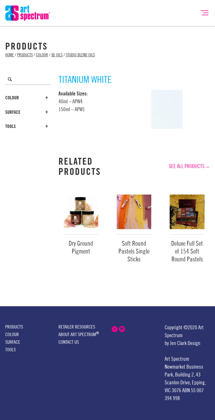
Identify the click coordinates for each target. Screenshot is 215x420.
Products (25, 55)
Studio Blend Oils (80, 55)
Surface (12, 112)
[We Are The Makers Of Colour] (27, 12)
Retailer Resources (76, 327)
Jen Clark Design (185, 343)
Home (9, 55)
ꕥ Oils (57, 55)
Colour (42, 55)
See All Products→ (189, 166)
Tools (10, 126)
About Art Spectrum (78, 334)
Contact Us (68, 342)
